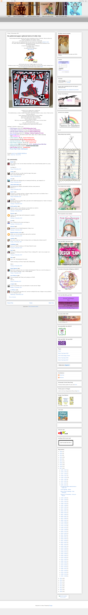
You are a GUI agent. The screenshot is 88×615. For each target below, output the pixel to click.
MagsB (11, 161)
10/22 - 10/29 (64, 499)
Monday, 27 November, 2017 (16, 287)
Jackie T (12, 191)
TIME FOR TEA (30, 49)
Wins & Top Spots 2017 (61, 16)
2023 (61, 457)
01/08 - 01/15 (64, 574)
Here (78, 390)
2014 (61, 582)
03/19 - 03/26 (64, 557)
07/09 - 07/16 (64, 527)
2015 (61, 580)
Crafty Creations (14, 137)
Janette (11, 171)
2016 (61, 578)
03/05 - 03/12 (64, 561)
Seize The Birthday (14, 133)
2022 (61, 459)
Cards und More (14, 144)
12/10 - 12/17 (64, 475)
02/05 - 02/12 (64, 568)
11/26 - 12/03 (64, 479)
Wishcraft (12, 226)
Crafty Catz (13, 154)
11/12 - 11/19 (64, 483)
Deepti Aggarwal (13, 268)
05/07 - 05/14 (64, 544)
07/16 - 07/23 (64, 525)
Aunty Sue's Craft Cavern (22, 5)
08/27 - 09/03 (64, 514)
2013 (61, 584)
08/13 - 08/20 (64, 518)
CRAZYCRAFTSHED (14, 184)
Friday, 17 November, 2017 (15, 272)
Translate (68, 82)
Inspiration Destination (15, 140)
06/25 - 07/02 (64, 531)
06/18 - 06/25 (64, 533)
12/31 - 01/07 (64, 470)
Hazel (11, 250)
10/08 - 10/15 (64, 503)
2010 (61, 589)
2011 (61, 587)
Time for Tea (18, 154)
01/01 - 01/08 (64, 576)
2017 (61, 468)
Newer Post (10, 303)
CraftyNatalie (13, 244)
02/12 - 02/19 (64, 566)
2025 (61, 453)
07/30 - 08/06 (64, 522)
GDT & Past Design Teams (33, 16)
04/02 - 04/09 (64, 553)
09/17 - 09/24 (64, 509)
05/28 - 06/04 (64, 538)
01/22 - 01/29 (64, 570)
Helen (11, 257)
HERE (41, 66)
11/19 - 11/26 (64, 481)
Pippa (11, 199)
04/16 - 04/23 (64, 549)
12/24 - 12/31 (64, 471)
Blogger (50, 605)
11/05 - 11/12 (64, 484)
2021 (61, 460)
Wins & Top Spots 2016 (47, 16)
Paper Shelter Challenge (16, 142)
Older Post (51, 303)
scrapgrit (12, 283)
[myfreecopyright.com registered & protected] (68, 89)
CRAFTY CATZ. (45, 42)
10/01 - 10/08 (64, 505)
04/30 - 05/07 (64, 546)
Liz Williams (13, 289)
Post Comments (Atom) (33, 306)
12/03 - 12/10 (64, 477)
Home (9, 16)
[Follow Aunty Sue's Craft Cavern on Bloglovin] (64, 365)
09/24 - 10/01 (64, 507)
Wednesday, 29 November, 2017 (16, 294)
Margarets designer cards (15, 232)
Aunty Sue (62, 375)
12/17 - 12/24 (64, 473)
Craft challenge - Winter (66, 489)
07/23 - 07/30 (64, 523)
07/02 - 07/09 (64, 529)
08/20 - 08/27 (64, 516)
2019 (61, 464)
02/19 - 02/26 (64, 564)
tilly (11, 178)
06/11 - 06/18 (64, 535)
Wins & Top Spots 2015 (18, 16)
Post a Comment (12, 297)
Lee (11, 220)
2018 (61, 466)
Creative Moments (14, 139)
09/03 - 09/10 (64, 512)
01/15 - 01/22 (64, 572)
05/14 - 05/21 (64, 542)
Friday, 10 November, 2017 (15, 169)
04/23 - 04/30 (64, 548)
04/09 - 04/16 (64, 551)
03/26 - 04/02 (64, 555)
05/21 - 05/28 (64, 540)
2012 (61, 585)
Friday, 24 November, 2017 (15, 281)
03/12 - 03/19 (64, 559)
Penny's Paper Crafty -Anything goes (19, 148)
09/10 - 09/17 (64, 510)
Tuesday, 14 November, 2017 (16, 247)
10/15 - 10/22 (64, 501)
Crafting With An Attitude (16, 129)
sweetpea (12, 238)
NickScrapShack (13, 206)
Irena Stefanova (13, 275)
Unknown (12, 213)
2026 (61, 451)
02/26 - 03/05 (64, 563)
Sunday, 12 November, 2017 (16, 241)
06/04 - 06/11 (64, 536)
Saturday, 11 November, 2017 (16, 203)
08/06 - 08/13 (64, 520)
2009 (61, 591)
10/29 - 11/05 (64, 497)
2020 (61, 462)
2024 (61, 455)
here (76, 384)
